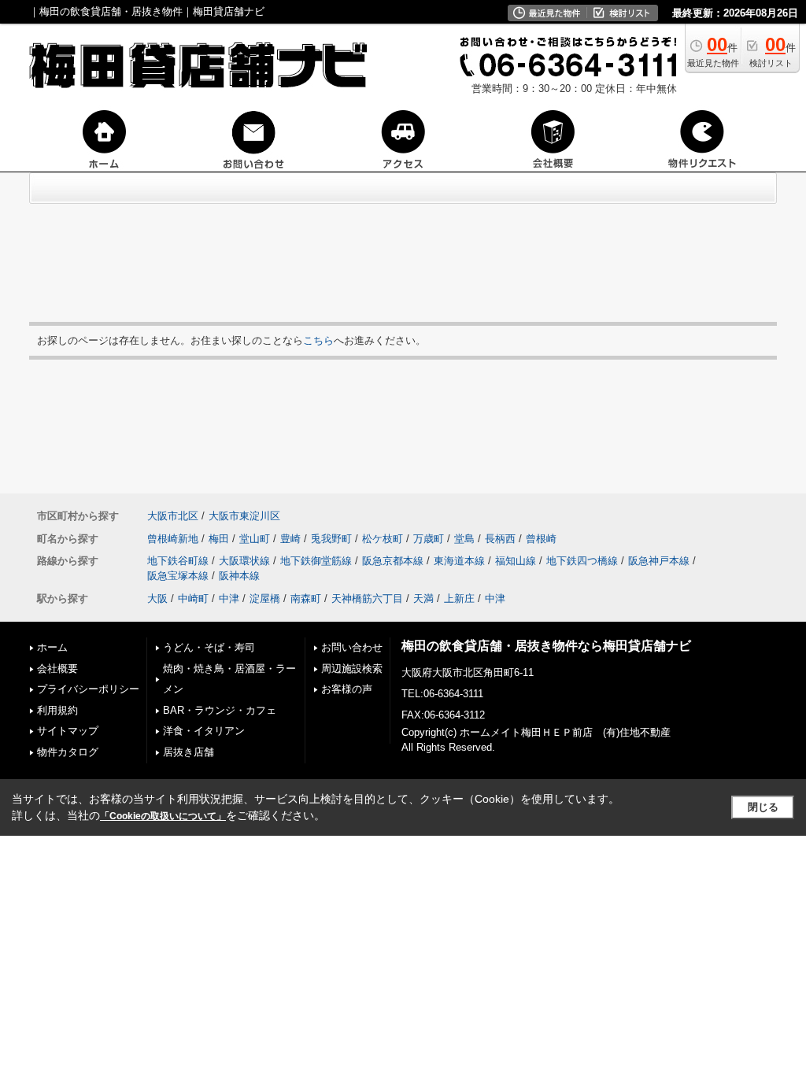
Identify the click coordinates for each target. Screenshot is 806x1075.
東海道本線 (459, 561)
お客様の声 (346, 689)
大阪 (157, 598)
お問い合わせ (352, 647)
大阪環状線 (244, 561)
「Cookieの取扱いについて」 (163, 816)
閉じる (763, 807)
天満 (423, 598)
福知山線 (515, 561)
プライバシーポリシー (88, 689)
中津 (229, 598)
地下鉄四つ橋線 (582, 561)
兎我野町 (331, 539)
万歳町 (428, 539)
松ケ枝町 (382, 539)
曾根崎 (541, 539)
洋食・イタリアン (204, 731)
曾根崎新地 (172, 539)
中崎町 (193, 598)
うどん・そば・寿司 (209, 647)
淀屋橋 (265, 598)
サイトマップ (67, 731)
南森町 (305, 598)
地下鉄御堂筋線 (316, 561)
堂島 (464, 539)
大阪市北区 (172, 516)
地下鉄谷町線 (178, 561)
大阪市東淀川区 (244, 516)
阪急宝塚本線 (178, 576)
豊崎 (290, 539)
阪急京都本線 (392, 561)
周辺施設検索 (352, 668)
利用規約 (57, 710)
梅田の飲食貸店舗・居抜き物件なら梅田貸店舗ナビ (546, 645)
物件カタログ (67, 752)
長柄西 (500, 539)
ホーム (52, 647)
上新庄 (459, 598)
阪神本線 (239, 576)
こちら (318, 340)
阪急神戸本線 (659, 561)
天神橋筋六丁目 (367, 598)
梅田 (219, 539)
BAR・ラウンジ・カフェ (219, 710)
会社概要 (57, 668)
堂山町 (254, 539)
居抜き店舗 (188, 752)
